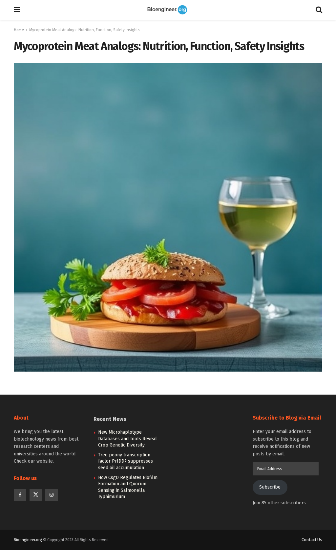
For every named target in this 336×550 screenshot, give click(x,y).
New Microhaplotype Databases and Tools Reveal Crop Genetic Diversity (127, 438)
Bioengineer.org (28, 540)
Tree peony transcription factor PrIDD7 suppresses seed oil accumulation (125, 461)
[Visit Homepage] (168, 10)
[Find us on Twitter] (36, 495)
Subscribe (270, 487)
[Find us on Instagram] (51, 495)
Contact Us (312, 539)
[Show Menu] (17, 10)
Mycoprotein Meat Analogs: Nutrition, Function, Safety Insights (84, 30)
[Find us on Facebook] (20, 495)
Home (19, 30)
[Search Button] (319, 10)
